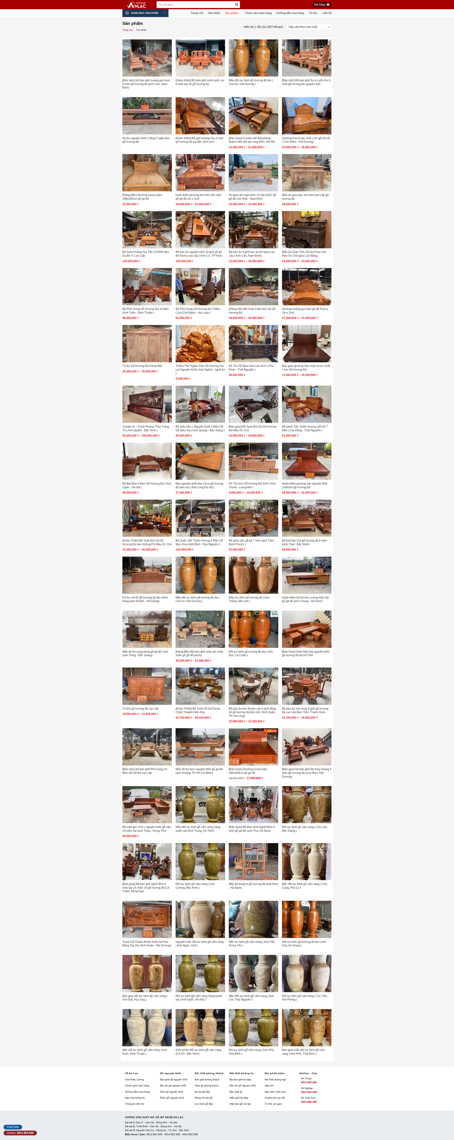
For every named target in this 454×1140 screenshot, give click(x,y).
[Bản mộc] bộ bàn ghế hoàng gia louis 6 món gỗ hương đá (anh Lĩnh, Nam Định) (146, 84)
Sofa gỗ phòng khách (207, 1085)
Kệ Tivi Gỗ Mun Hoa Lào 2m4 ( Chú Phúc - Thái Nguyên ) (251, 367)
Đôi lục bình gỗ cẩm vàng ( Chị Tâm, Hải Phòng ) (305, 997)
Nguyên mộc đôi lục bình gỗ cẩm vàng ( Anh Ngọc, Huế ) (200, 943)
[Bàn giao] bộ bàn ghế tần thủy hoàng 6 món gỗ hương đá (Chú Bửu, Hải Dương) (306, 773)
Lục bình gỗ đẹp (204, 1103)
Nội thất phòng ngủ (275, 1079)
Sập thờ (269, 1085)
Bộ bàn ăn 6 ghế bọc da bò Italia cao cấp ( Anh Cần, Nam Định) (252, 253)
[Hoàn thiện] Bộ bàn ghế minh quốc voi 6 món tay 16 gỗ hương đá (200, 82)
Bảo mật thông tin (135, 1097)
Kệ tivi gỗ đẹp (202, 1091)
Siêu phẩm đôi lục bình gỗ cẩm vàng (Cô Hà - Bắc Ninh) (198, 1051)
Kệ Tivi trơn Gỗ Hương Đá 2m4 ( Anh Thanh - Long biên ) (252, 485)
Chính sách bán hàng (258, 13)
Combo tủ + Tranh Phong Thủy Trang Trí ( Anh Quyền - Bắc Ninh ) (145, 428)
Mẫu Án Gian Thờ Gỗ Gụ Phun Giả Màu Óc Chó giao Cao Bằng (304, 253)
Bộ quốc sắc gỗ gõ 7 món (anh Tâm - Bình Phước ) (252, 542)
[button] (322, 5)
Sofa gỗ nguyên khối (171, 1091)
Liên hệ (327, 13)
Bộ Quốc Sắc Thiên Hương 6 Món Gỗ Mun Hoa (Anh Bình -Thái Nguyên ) (199, 542)
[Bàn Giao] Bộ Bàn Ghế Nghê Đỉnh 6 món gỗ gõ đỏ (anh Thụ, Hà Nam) (252, 828)
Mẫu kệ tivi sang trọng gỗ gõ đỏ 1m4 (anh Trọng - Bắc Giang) (145, 653)
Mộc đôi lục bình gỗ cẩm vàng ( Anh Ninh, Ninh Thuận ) (144, 1051)
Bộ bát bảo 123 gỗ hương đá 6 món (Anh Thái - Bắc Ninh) (304, 542)
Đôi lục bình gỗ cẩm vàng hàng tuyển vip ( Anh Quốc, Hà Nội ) (199, 997)
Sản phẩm (231, 13)
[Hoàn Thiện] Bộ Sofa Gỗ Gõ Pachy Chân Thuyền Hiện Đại (198, 710)
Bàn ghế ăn (236, 1091)
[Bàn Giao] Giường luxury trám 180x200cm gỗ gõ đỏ (248, 771)
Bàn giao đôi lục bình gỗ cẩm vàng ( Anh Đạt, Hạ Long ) (144, 997)
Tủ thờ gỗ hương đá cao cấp (140, 708)
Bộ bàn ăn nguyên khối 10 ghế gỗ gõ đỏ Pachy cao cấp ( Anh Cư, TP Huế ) (199, 253)
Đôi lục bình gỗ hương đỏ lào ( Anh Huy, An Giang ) (304, 943)
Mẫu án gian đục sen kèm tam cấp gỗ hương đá (305, 196)
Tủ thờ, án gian (273, 1103)
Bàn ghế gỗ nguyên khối (173, 1079)
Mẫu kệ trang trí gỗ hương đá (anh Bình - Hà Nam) (253, 885)
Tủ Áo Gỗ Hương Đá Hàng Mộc (142, 365)
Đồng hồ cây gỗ (203, 1097)
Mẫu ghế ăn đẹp (239, 1097)
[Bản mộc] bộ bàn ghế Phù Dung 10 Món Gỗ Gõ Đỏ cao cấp (144, 771)
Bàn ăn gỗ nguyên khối (173, 1085)
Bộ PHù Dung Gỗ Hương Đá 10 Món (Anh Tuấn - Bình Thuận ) (145, 310)
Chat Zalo (13, 1126)
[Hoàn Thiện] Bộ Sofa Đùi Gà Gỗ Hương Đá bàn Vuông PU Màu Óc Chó (147, 542)
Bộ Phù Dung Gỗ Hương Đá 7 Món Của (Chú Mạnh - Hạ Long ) (198, 310)
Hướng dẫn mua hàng (290, 13)
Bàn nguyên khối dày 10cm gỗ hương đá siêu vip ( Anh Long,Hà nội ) (199, 485)
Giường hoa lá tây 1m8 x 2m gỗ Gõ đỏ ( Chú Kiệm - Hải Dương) (306, 140)
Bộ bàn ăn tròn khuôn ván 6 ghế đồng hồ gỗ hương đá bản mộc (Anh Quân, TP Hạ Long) (252, 712)
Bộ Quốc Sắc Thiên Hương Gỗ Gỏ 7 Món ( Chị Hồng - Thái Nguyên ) (305, 428)
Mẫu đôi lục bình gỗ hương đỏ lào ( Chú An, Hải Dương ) (251, 82)
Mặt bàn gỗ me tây (240, 1103)
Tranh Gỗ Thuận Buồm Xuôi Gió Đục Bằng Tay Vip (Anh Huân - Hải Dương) (146, 943)
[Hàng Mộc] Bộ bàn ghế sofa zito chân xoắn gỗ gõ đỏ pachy (199, 653)
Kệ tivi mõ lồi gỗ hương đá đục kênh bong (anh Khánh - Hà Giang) (145, 599)
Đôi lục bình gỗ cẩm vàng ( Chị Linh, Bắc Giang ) (305, 828)
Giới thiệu (214, 13)
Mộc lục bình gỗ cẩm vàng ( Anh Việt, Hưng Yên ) (252, 943)
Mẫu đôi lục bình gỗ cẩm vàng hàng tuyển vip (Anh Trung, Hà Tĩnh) (198, 828)
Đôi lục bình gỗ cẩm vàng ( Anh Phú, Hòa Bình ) (252, 1051)
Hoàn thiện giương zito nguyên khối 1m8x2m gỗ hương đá (304, 485)
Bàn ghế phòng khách (207, 1079)
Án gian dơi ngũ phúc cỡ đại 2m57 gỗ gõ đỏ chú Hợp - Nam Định (252, 196)
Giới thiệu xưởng (134, 1079)
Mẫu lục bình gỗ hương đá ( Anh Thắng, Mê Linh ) (249, 599)
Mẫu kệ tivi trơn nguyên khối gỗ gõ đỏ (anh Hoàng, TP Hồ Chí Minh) (199, 771)
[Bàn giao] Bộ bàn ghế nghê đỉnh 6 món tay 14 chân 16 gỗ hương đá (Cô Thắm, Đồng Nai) (146, 887)
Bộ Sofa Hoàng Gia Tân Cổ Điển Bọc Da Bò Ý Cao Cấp (145, 253)
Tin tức (313, 13)
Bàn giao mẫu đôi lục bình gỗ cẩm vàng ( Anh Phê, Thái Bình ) (303, 1051)
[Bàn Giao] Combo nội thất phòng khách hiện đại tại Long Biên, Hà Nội (252, 140)
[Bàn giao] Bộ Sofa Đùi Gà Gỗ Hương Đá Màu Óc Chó (252, 428)
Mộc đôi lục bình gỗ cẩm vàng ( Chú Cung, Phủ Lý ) (304, 885)
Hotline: (20, 1132)
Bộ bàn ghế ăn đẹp (240, 1079)
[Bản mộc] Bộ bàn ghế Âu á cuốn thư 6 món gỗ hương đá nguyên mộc (306, 82)
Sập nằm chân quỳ (275, 1091)
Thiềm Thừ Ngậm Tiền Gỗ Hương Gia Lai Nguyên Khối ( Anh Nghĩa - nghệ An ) (200, 369)
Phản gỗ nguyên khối (172, 1097)
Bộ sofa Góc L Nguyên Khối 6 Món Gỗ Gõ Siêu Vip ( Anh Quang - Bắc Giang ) (200, 428)
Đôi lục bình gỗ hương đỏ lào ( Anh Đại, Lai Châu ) (251, 653)
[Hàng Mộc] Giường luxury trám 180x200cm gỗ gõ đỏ (142, 196)
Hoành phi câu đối (275, 1097)
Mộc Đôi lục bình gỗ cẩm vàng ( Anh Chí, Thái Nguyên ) (251, 997)
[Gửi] (236, 4)
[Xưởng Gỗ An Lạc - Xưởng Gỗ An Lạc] (138, 5)
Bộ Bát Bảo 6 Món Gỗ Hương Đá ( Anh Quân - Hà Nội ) (146, 485)
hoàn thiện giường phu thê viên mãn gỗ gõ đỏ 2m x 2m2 (198, 196)
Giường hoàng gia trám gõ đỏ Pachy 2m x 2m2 (305, 310)
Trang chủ (197, 13)
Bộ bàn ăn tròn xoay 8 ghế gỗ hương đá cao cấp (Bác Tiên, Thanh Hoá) (305, 710)
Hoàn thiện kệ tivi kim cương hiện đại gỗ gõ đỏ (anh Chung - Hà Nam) (305, 599)
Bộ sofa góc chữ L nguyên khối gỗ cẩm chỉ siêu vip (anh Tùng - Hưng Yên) (146, 828)
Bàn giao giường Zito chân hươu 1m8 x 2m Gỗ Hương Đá (306, 367)
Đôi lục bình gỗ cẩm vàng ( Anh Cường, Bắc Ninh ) (195, 885)
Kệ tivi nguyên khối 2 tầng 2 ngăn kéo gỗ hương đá (146, 140)
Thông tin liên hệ (134, 1103)
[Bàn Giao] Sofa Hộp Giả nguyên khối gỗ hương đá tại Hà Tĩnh (305, 653)
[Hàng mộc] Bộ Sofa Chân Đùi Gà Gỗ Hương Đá (252, 310)
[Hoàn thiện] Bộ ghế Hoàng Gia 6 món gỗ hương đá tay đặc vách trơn (199, 140)
